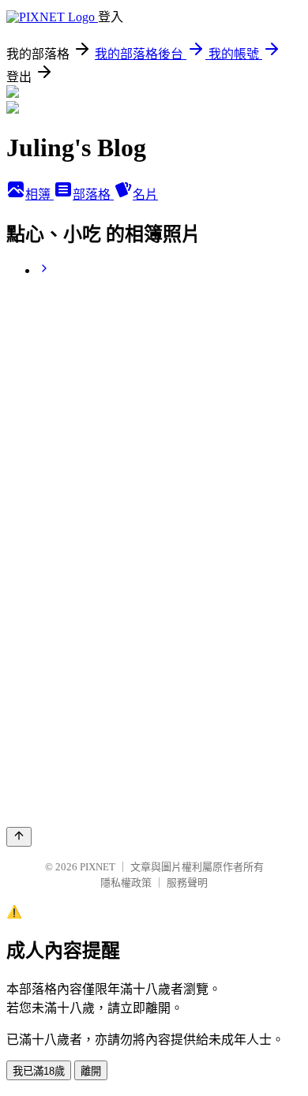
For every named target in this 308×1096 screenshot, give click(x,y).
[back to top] (19, 837)
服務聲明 (187, 882)
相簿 (39, 194)
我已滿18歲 (39, 1071)
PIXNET (97, 867)
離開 (91, 1071)
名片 (145, 194)
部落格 (93, 194)
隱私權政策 (126, 882)
